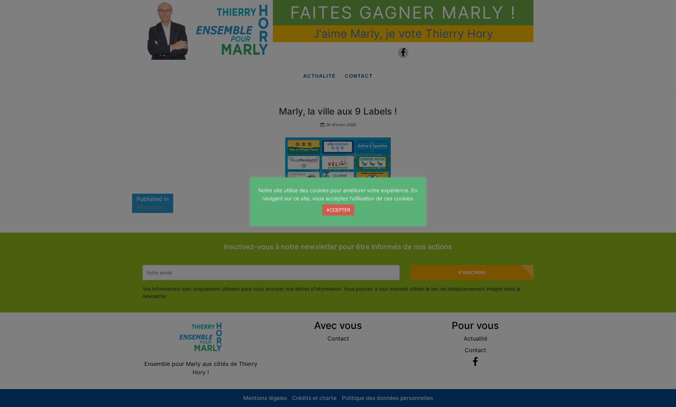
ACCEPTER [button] (338, 210)
